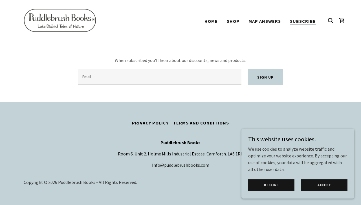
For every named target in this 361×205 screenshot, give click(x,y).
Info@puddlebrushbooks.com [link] (180, 165)
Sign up (265, 77)
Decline (271, 185)
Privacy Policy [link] (150, 123)
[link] (60, 20)
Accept (324, 185)
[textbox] (159, 77)
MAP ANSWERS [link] (264, 21)
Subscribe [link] (303, 21)
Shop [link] (233, 21)
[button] (341, 20)
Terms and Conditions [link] (201, 123)
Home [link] (211, 21)
